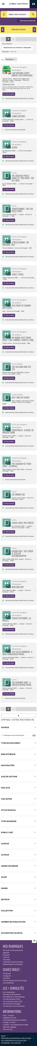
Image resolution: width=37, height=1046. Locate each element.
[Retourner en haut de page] (18, 715)
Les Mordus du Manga (11, 1004)
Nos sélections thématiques (14, 997)
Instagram (7, 976)
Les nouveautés (9, 992)
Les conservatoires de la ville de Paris (14, 1040)
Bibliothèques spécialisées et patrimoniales (16, 1038)
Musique (6, 955)
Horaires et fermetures (11, 994)
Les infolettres (8, 983)
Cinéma (6, 957)
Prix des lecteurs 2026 (11, 999)
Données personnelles (19, 1025)
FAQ (4, 1015)
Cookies (6, 1025)
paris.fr (3, 1036)
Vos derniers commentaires (14, 1006)
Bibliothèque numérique (13, 964)
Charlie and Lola (8, 84)
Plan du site (7, 1029)
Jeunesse (6, 960)
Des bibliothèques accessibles (14, 1020)
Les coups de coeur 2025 (12, 1001)
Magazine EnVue (9, 1018)
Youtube (6, 978)
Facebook (7, 973)
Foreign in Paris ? (9, 1022)
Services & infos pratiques (13, 950)
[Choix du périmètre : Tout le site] (4, 14)
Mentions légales (9, 1027)
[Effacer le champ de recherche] (28, 14)
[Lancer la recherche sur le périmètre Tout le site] (33, 14)
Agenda (6, 953)
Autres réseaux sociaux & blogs (15, 981)
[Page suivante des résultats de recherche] (13, 39)
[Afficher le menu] (3, 4)
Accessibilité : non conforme (11, 1043)
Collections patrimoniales (13, 962)
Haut (34, 941)
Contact (11, 1015)
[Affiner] (8, 39)
